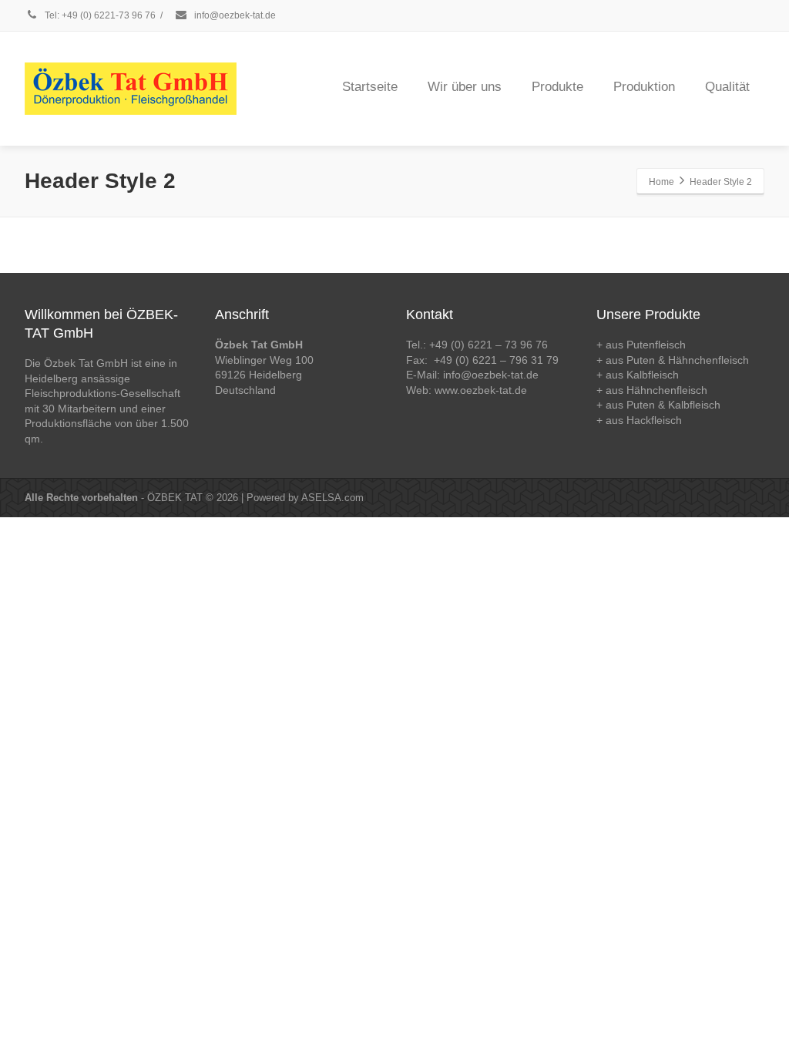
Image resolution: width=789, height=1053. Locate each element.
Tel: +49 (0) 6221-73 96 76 (99, 15)
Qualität (727, 86)
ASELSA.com (332, 497)
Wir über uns (465, 86)
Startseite (370, 86)
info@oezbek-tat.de (234, 15)
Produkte (557, 86)
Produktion (644, 86)
